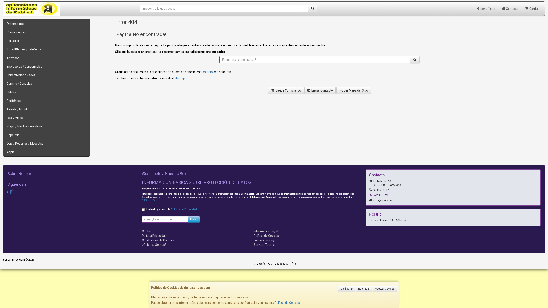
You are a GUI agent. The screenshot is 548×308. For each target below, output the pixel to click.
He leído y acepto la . (171, 209)
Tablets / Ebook (17, 109)
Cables (11, 92)
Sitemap (179, 78)
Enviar (193, 219)
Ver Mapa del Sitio (355, 90)
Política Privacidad (154, 235)
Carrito (534, 8)
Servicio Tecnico (264, 244)
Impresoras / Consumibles (24, 66)
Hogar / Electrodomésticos (25, 126)
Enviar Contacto (322, 90)
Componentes (16, 32)
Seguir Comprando (288, 90)
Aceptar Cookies (385, 288)
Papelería (13, 135)
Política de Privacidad (153, 200)
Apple (11, 152)
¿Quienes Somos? (154, 244)
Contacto (511, 8)
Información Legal (266, 231)
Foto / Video (15, 118)
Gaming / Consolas (19, 83)
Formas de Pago (265, 240)
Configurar (347, 288)
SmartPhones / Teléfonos (24, 49)
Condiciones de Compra (158, 240)
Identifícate (487, 8)
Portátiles (13, 41)
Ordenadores (15, 23)
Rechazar (364, 288)
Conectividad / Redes (21, 75)
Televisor (13, 58)
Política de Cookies (287, 302)
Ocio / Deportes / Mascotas (25, 143)
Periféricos (14, 100)
